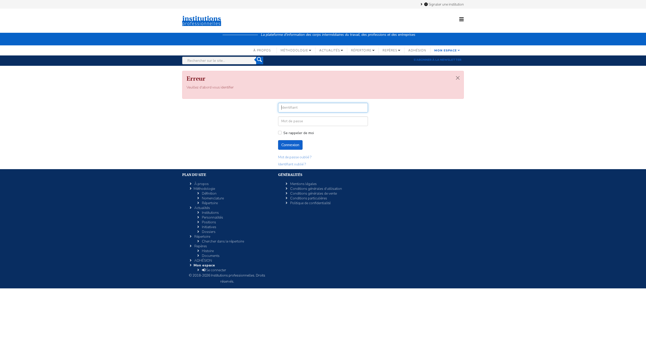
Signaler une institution (446, 4)
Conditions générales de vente (313, 193)
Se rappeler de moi (298, 133)
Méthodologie (294, 50)
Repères (390, 50)
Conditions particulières (308, 198)
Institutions (210, 212)
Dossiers (208, 231)
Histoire (207, 251)
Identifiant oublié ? (292, 164)
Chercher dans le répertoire (222, 241)
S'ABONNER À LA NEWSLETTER (437, 60)
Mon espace (445, 50)
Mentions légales (303, 184)
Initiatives (208, 227)
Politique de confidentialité (310, 203)
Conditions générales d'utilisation (315, 188)
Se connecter (215, 270)
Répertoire (361, 50)
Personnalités (212, 217)
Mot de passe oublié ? (294, 157)
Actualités (329, 50)
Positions (208, 222)
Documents (210, 255)
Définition (209, 193)
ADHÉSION (417, 50)
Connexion (290, 145)
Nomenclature (212, 198)
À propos (262, 50)
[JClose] (458, 78)
